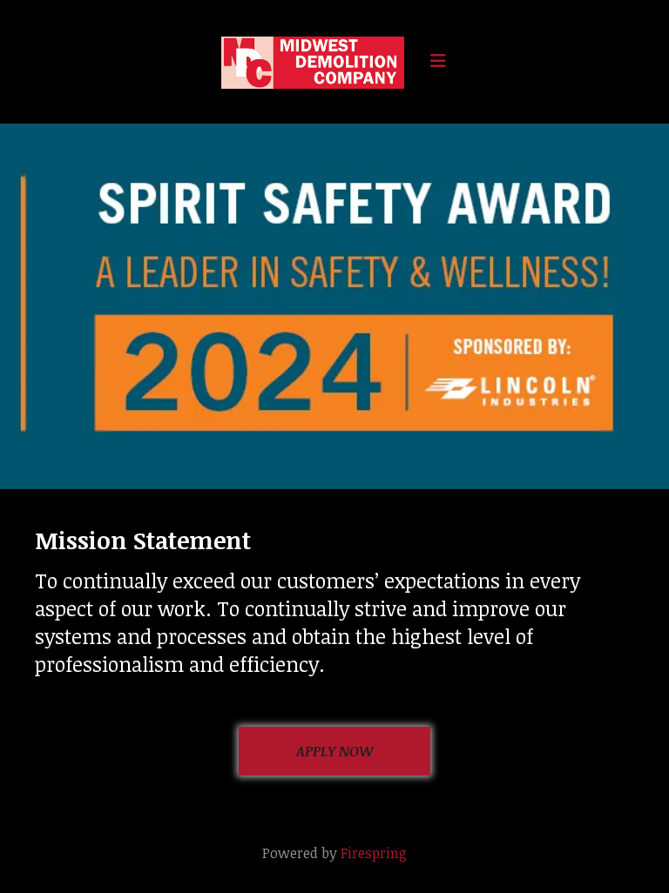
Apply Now (335, 751)
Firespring (374, 853)
